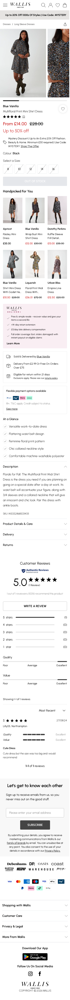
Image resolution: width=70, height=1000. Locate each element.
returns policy (51, 378)
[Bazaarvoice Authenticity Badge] (35, 571)
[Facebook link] (40, 974)
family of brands (16, 843)
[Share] (65, 24)
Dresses (7, 24)
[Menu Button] (5, 5)
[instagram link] (30, 974)
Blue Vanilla (10, 106)
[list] (35, 65)
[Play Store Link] (35, 956)
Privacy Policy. (52, 850)
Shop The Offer (30, 146)
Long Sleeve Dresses (24, 24)
